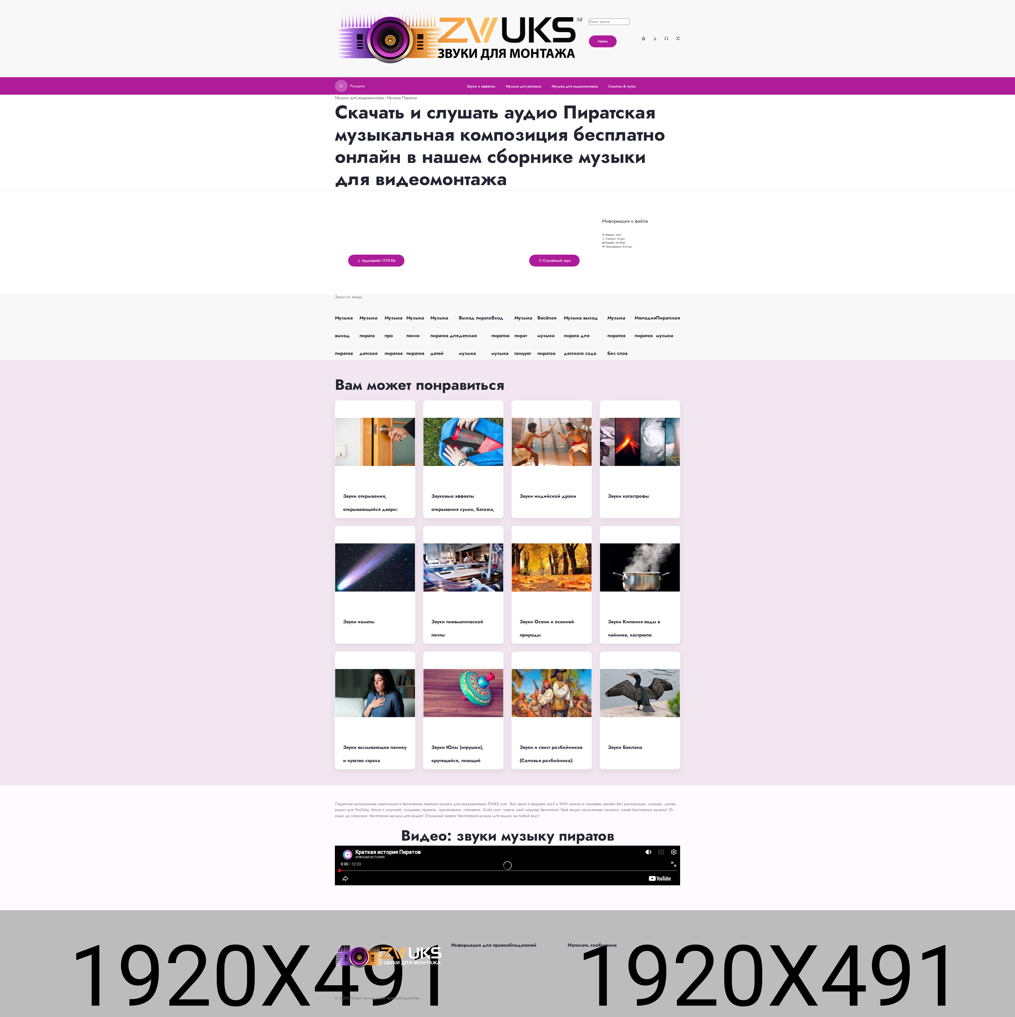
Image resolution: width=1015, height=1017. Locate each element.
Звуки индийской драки (548, 496)
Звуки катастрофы (628, 496)
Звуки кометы (359, 621)
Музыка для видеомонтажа (359, 98)
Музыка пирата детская (368, 335)
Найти (603, 41)
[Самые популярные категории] (643, 38)
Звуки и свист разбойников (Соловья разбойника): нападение (551, 760)
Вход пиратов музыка (500, 335)
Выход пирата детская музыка (475, 335)
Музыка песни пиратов (415, 335)
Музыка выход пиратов (344, 335)
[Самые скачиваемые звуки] (655, 38)
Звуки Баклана (625, 747)
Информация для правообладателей (493, 945)
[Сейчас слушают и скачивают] (666, 38)
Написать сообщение (592, 945)
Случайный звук (556, 260)
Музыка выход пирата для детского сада (581, 335)
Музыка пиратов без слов (617, 335)
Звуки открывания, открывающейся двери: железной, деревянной (370, 509)
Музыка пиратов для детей (444, 335)
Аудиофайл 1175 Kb (378, 260)
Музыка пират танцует (523, 335)
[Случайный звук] (677, 38)
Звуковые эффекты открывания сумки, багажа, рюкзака (463, 509)
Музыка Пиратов (402, 98)
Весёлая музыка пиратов (546, 335)
